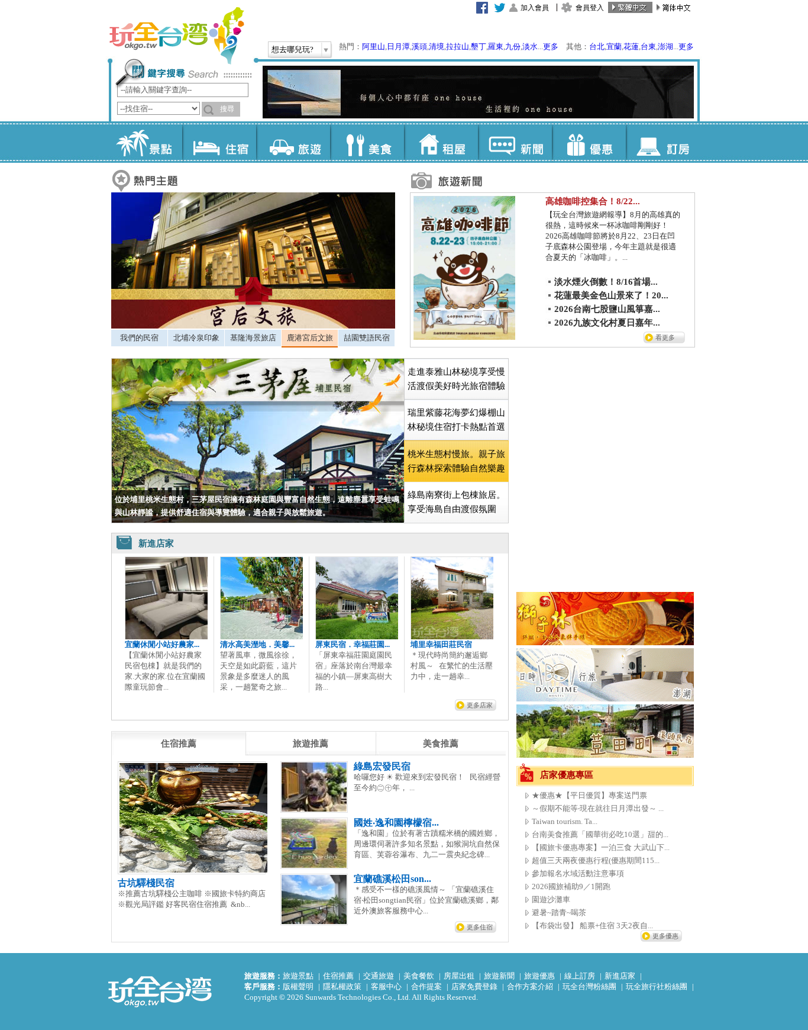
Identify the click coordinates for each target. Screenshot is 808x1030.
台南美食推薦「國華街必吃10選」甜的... (600, 834)
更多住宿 (480, 927)
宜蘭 (614, 46)
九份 (513, 46)
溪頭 (419, 46)
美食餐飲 (418, 975)
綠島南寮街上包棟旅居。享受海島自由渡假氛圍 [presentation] (456, 502)
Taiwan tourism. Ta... (564, 821)
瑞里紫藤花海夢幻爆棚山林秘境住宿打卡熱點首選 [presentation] (456, 420)
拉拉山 (457, 46)
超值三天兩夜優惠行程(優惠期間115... (596, 860)
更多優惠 (665, 935)
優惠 (589, 142)
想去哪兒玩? (292, 49)
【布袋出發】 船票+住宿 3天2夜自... (592, 925)
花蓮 (631, 46)
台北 (597, 46)
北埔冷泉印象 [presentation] (196, 337)
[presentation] (178, 743)
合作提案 (426, 986)
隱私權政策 (342, 986)
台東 (648, 46)
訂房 (663, 142)
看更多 (665, 337)
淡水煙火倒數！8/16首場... (606, 282)
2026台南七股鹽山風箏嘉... (607, 309)
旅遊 (293, 142)
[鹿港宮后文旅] (253, 325)
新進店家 (620, 975)
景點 (145, 142)
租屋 (441, 142)
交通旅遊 (378, 975)
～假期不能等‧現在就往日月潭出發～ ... (598, 808)
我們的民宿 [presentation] (139, 337)
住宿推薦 (338, 975)
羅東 (495, 46)
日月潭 (398, 46)
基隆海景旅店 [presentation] (253, 337)
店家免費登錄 (474, 986)
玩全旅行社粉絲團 (656, 986)
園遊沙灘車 (551, 899)
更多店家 (480, 705)
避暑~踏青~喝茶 (559, 912)
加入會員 (535, 8)
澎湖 (665, 46)
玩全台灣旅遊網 (176, 35)
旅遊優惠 (539, 975)
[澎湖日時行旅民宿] (605, 698)
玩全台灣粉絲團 (589, 986)
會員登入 (590, 8)
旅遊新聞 (499, 975)
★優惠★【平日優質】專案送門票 (589, 795)
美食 (367, 142)
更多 (550, 46)
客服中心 (386, 986)
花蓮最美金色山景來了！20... (611, 295)
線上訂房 (579, 975)
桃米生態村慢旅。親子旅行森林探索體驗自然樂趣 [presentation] (456, 461)
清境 (436, 46)
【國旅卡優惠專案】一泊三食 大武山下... (601, 847)
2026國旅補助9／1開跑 (571, 886)
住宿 (219, 142)
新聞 (515, 142)
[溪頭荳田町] (605, 755)
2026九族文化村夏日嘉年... (607, 322)
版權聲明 (298, 986)
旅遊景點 (298, 975)
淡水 (530, 46)
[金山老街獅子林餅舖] (605, 642)
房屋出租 (459, 975)
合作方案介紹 (530, 986)
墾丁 (478, 46)
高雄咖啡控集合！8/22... (592, 201)
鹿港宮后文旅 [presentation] (310, 337)
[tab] (139, 338)
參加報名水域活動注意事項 (578, 873)
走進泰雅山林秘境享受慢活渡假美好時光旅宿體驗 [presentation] (456, 379)
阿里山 (373, 46)
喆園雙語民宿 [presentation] (367, 337)
